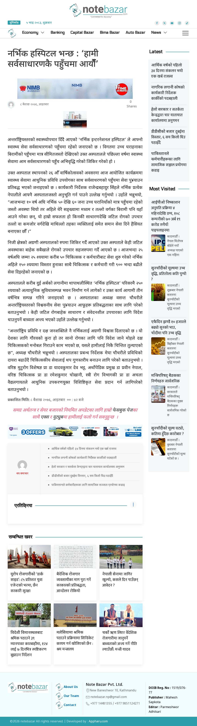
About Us (70, 687)
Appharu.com (98, 722)
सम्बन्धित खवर (20, 537)
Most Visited (162, 189)
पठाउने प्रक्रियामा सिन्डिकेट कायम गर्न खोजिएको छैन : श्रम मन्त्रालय (75, 641)
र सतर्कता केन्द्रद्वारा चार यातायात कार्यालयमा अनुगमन (167, 115)
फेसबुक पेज (122, 410)
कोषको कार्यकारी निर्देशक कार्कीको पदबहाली (167, 93)
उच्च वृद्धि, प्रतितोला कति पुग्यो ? (168, 274)
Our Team (71, 696)
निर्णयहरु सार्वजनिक (166, 378)
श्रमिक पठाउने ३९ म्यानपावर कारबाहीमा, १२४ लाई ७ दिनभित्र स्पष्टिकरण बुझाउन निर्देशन (29, 644)
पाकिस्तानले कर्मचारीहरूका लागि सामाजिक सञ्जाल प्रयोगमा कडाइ (88, 485)
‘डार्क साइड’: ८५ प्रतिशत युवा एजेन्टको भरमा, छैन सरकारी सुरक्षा (27, 582)
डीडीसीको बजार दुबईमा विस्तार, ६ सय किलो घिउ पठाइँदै (82, 476)
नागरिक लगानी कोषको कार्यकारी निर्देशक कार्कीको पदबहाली (84, 457)
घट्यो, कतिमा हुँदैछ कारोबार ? (167, 431)
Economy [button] (30, 32)
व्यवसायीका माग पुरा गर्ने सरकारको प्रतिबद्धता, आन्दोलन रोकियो (74, 583)
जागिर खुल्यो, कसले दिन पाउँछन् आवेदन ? (120, 580)
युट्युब (58, 417)
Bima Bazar (110, 32)
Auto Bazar (135, 32)
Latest (156, 51)
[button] (185, 33)
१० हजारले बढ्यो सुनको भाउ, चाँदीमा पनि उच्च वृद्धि (168, 327)
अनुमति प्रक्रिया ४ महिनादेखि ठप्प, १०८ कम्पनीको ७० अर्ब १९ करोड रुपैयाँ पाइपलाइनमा (165, 217)
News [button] (156, 32)
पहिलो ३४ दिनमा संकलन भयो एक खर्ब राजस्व (167, 71)
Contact (69, 705)
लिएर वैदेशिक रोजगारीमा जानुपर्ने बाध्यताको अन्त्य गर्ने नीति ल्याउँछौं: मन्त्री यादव (119, 641)
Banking (58, 32)
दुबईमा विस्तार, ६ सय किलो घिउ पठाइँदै (168, 137)
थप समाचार (22, 473)
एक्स (45, 417)
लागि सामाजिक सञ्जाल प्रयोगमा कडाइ (168, 162)
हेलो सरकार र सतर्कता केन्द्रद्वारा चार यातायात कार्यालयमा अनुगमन (88, 467)
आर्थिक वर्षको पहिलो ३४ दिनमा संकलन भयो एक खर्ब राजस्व (84, 448)
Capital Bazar (82, 32)
